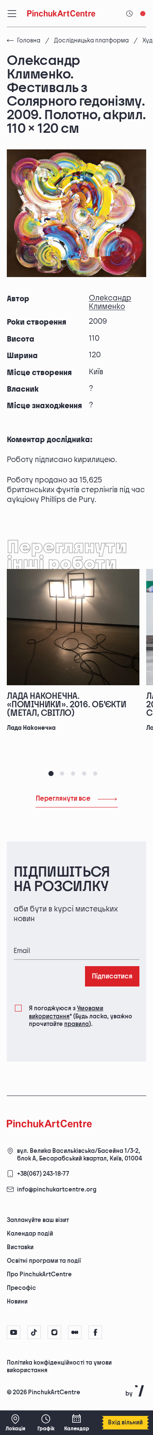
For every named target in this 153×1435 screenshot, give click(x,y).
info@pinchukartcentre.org (56, 1189)
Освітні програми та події (44, 1260)
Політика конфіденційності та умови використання (59, 1366)
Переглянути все (63, 799)
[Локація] (15, 1422)
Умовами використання (66, 1012)
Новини (17, 1301)
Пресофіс (21, 1288)
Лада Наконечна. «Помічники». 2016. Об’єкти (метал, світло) (67, 704)
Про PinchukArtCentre (39, 1274)
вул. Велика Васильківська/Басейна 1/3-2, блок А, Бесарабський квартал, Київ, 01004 (79, 1154)
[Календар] (76, 1422)
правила (76, 1024)
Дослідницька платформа (91, 40)
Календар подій (30, 1233)
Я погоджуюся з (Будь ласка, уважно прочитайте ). (80, 1016)
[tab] (51, 773)
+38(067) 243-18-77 (43, 1173)
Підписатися (112, 977)
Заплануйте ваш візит (38, 1220)
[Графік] (46, 1422)
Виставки (20, 1247)
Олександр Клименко (110, 302)
